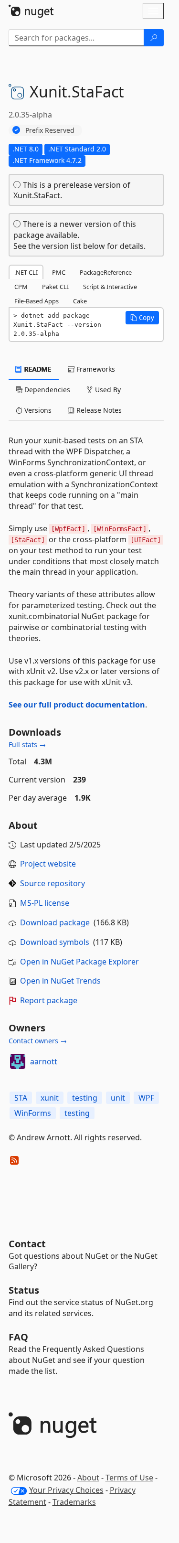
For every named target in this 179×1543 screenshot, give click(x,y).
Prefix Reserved (49, 130)
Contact (27, 1243)
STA (20, 1098)
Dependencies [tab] (46, 389)
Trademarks (74, 1502)
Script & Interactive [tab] (110, 286)
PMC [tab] (58, 272)
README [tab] (37, 369)
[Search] (154, 37)
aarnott (43, 1061)
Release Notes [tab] (98, 410)
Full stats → (27, 744)
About (88, 1477)
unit (118, 1098)
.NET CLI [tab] (26, 272)
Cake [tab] (80, 301)
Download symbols (54, 942)
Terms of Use (129, 1477)
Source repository (52, 883)
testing (84, 1098)
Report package (48, 1000)
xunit (50, 1098)
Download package (55, 922)
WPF (146, 1098)
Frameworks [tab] (94, 369)
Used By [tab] (107, 389)
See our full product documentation (77, 704)
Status (24, 1290)
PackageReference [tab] (106, 272)
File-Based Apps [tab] (36, 301)
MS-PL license (44, 903)
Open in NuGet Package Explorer (79, 961)
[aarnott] (17, 1061)
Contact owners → (38, 1040)
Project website (48, 863)
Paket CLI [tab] (55, 286)
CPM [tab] (21, 286)
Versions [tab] (37, 410)
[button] (142, 317)
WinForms (32, 1113)
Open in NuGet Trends (60, 980)
